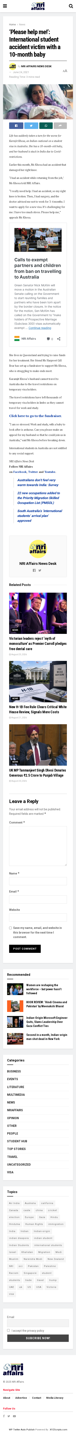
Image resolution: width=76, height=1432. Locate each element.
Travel (12, 1157)
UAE (11, 1287)
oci (21, 1266)
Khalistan (27, 1252)
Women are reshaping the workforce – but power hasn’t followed (43, 989)
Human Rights (34, 1224)
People (12, 1133)
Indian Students (19, 1245)
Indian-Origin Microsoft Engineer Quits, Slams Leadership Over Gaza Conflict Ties (46, 1021)
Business (14, 1071)
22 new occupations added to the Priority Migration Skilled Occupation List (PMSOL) (38, 498)
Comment (17, 822)
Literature (15, 1087)
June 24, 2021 (21, 72)
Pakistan (33, 1266)
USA (38, 1287)
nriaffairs (15, 1110)
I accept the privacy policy (27, 1330)
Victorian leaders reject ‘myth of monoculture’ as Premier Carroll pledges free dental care (38, 643)
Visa (10, 1172)
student (46, 1273)
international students (48, 1245)
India (12, 1231)
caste (27, 1210)
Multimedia (16, 1094)
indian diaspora (19, 1238)
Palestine (50, 1266)
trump (53, 1280)
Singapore (30, 1273)
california (47, 1203)
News (22, 24)
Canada (13, 1210)
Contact (36, 1397)
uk (20, 1287)
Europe (29, 1217)
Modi (59, 1252)
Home (12, 24)
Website (14, 909)
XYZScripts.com (58, 1429)
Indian (25, 1231)
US (29, 1287)
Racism (13, 1273)
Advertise (21, 1397)
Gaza (42, 1217)
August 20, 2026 (19, 781)
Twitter (33, 472)
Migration (44, 1252)
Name (14, 873)
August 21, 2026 (19, 718)
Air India (14, 1203)
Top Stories (16, 1149)
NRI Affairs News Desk (36, 66)
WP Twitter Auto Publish (22, 1429)
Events (12, 1079)
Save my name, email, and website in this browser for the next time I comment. (37, 932)
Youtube (49, 472)
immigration (56, 1224)
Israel (12, 1252)
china (39, 1210)
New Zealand (56, 1259)
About (6, 1397)
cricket (52, 1210)
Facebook (20, 472)
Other (12, 1125)
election (14, 1217)
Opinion (13, 1118)
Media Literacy (54, 1397)
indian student (43, 1238)
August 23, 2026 (19, 654)
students (14, 1280)
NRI (11, 1266)
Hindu (54, 1217)
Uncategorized (19, 1164)
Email (14, 891)
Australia (30, 1203)
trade (28, 1280)
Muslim (13, 1259)
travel (40, 1280)
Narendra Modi (33, 1259)
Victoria (51, 1287)
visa (11, 1294)
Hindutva (14, 1224)
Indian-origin (42, 1231)
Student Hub (17, 1141)
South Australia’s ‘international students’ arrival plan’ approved (39, 516)
